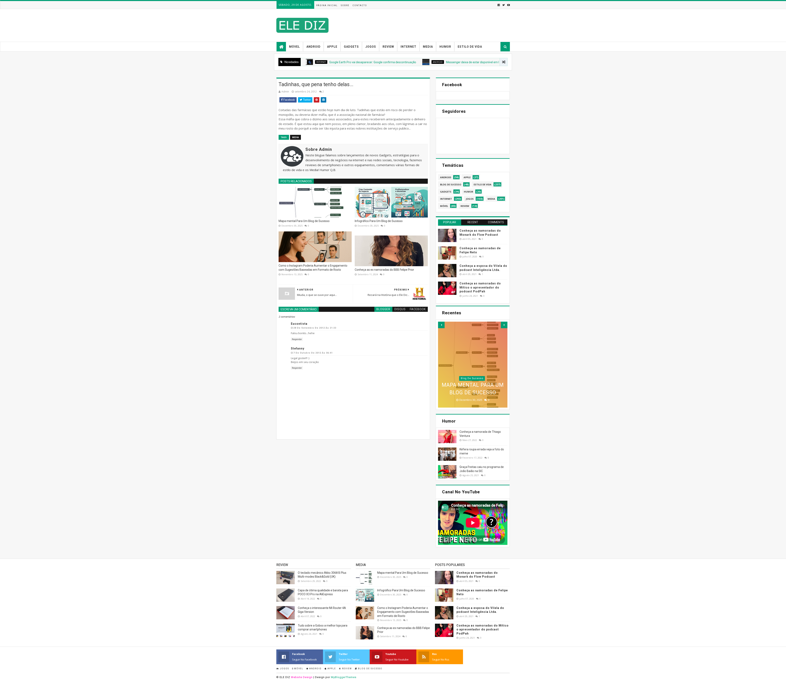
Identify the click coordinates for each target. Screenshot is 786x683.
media (295, 137)
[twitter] (503, 5)
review (465, 205)
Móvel (294, 46)
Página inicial (327, 5)
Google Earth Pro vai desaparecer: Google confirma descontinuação (334, 62)
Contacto (359, 5)
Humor (445, 46)
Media (428, 46)
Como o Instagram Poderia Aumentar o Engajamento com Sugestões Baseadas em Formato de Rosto (313, 267)
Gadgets (351, 46)
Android (313, 46)
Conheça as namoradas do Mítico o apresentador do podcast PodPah (480, 287)
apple (467, 177)
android (399, 62)
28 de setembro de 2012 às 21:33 (314, 328)
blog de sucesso (450, 184)
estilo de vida (482, 184)
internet (446, 198)
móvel (444, 205)
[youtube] (508, 5)
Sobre (345, 5)
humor (468, 191)
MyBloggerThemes (343, 677)
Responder (297, 339)
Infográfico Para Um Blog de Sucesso (379, 221)
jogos (470, 198)
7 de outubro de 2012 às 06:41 (313, 353)
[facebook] (499, 5)
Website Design (302, 677)
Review (388, 46)
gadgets (445, 191)
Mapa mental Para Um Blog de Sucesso (304, 221)
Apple (332, 46)
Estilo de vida (470, 46)
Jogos (370, 46)
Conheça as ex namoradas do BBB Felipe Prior (384, 269)
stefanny (297, 348)
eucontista (299, 323)
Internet (408, 46)
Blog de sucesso (369, 668)
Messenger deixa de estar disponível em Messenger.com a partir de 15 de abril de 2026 (463, 62)
